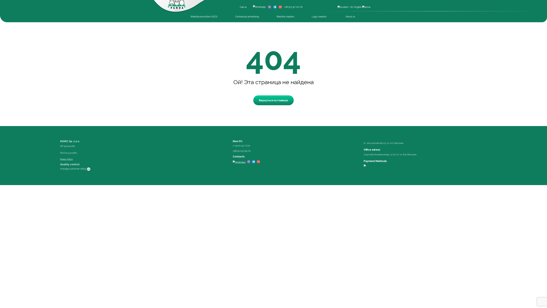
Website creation (285, 16)
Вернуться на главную (273, 100)
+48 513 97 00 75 (242, 150)
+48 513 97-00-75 (293, 7)
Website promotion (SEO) (204, 16)
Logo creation (319, 16)
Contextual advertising (247, 16)
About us (350, 16)
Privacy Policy (66, 159)
